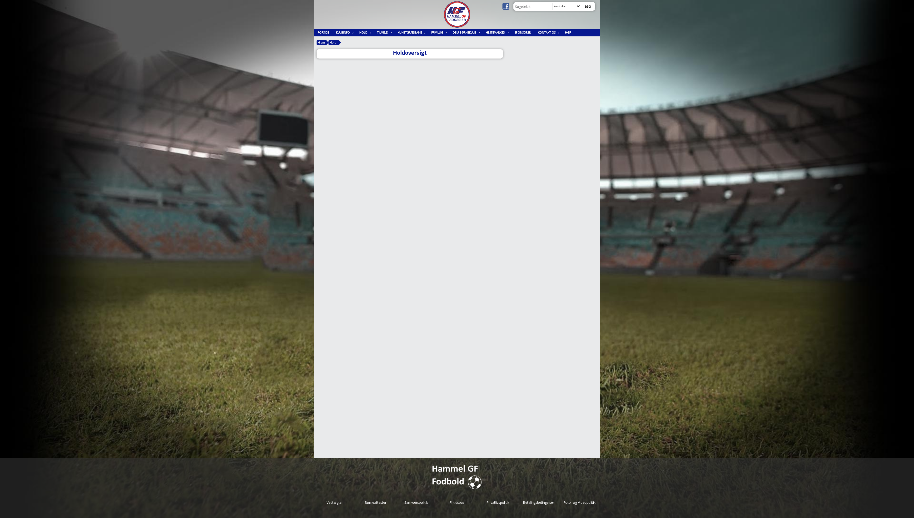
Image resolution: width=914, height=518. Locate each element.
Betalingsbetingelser (538, 502)
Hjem (321, 42)
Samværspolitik (416, 502)
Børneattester (375, 502)
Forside (323, 32)
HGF (568, 32)
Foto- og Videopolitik (579, 502)
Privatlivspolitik (498, 502)
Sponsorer (523, 32)
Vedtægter (335, 502)
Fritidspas (457, 502)
